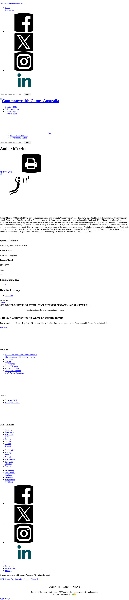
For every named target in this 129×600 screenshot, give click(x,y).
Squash (8, 466)
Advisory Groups (12, 368)
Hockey (8, 452)
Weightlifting (10, 479)
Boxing (8, 439)
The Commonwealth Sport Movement (20, 357)
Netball (8, 457)
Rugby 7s (9, 461)
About (7, 8)
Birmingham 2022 (12, 402)
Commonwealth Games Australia (13, 3)
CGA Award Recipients (14, 373)
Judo (7, 455)
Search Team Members (19, 135)
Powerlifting (10, 459)
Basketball (9, 434)
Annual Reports (11, 366)
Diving (8, 446)
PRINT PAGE (6, 172)
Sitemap (8, 571)
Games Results (11, 114)
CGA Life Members (13, 371)
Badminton (9, 432)
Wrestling (9, 482)
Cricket (8, 441)
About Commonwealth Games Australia (21, 355)
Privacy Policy (11, 568)
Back (50, 133)
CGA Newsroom (12, 109)
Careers (8, 361)
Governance (10, 364)
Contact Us (9, 10)
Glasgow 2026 (11, 107)
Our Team (9, 359)
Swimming (9, 470)
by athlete (9, 295)
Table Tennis (10, 473)
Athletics (8, 430)
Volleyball (9, 477)
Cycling (8, 444)
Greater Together (12, 111)
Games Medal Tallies (18, 138)
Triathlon (8, 475)
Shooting (8, 464)
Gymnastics (9, 450)
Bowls (7, 437)
